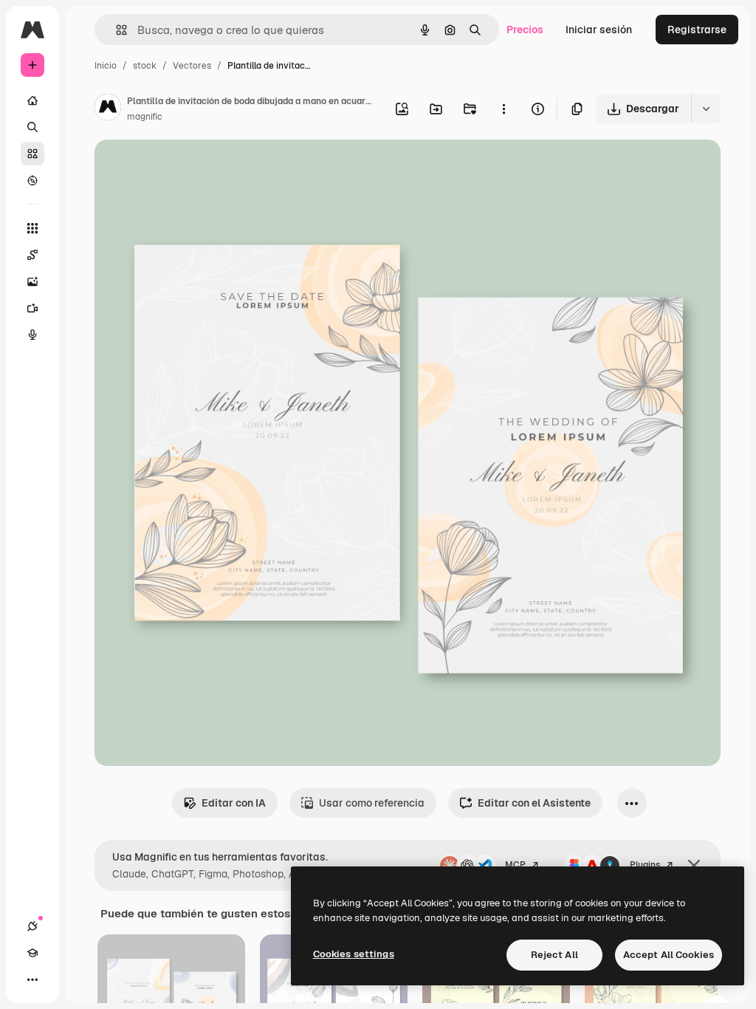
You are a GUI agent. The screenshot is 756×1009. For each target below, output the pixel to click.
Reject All (554, 954)
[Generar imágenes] (32, 281)
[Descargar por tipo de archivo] (706, 108)
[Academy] (32, 953)
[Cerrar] (694, 866)
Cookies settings (353, 954)
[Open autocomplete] (115, 29)
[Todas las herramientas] (32, 228)
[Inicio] (32, 100)
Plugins (645, 865)
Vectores (192, 66)
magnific (144, 117)
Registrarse (696, 29)
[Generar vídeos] (32, 308)
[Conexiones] (32, 926)
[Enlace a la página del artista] (107, 109)
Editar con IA (234, 803)
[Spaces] (32, 255)
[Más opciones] (503, 108)
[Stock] (32, 153)
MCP (515, 865)
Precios (524, 29)
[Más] (32, 979)
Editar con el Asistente (534, 803)
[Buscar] (32, 127)
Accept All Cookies (668, 954)
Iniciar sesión (599, 29)
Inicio (105, 66)
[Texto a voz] (32, 334)
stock (145, 66)
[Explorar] (32, 180)
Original (189, 168)
